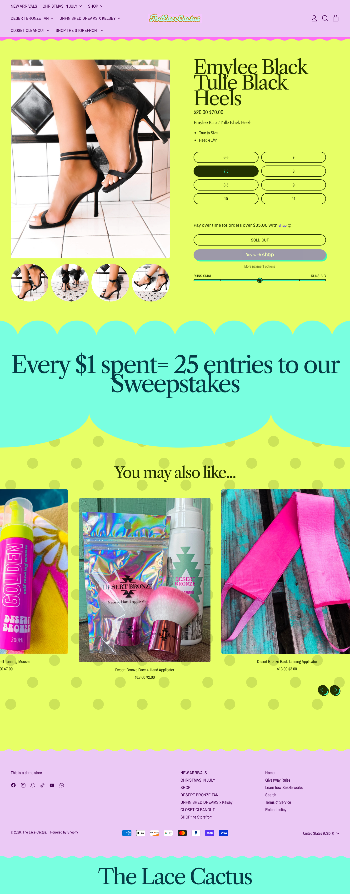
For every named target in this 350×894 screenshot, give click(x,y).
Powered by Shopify (64, 832)
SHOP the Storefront (196, 817)
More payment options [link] (259, 266)
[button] (325, 18)
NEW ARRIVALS (24, 6)
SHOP (185, 787)
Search (270, 795)
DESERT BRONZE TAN (199, 795)
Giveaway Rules (277, 780)
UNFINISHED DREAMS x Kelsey (206, 802)
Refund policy (275, 810)
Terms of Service (278, 802)
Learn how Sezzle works (284, 787)
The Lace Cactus (34, 832)
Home (270, 773)
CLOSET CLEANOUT (197, 810)
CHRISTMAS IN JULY (197, 780)
